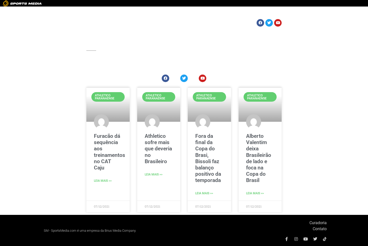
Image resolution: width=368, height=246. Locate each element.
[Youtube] (306, 239)
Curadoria (318, 222)
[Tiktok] (325, 239)
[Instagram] (296, 239)
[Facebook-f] (287, 239)
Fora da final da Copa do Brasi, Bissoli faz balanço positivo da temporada (208, 158)
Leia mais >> (103, 180)
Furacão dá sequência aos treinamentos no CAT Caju (109, 152)
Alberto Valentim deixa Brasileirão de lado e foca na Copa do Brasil (258, 158)
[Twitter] (315, 239)
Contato (320, 228)
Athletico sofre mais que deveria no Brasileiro (158, 148)
